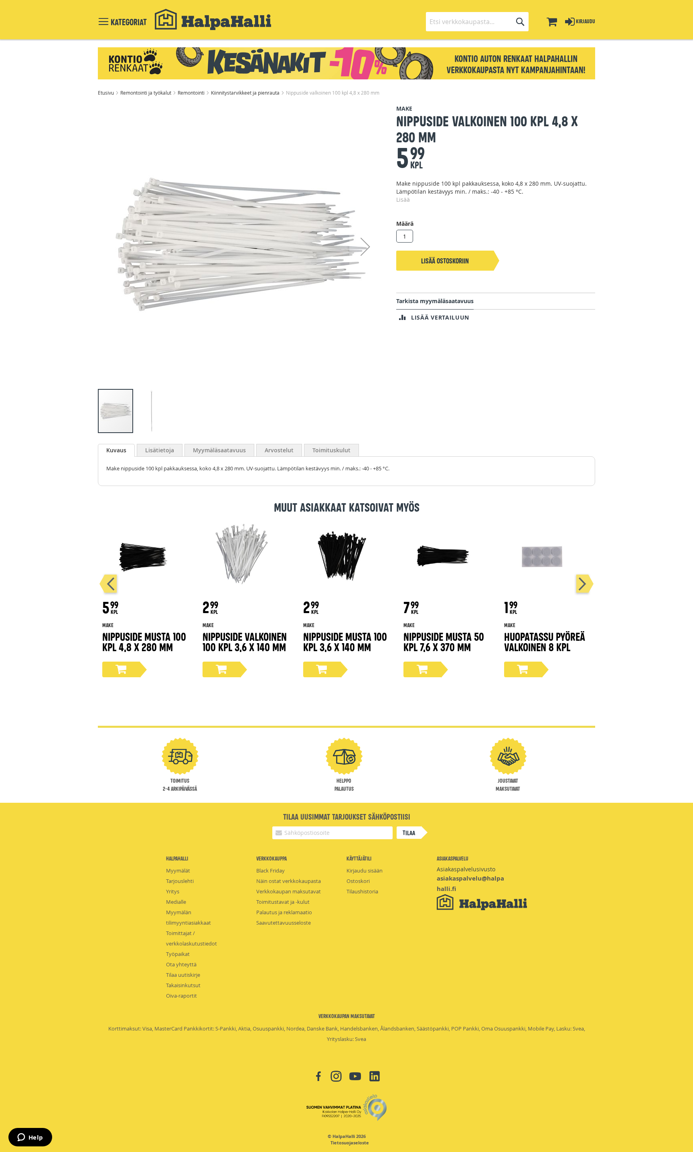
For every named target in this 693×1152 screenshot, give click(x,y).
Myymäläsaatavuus (219, 450)
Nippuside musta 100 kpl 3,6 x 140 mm (345, 641)
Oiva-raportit (181, 995)
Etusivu (106, 92)
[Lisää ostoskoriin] (121, 669)
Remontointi (192, 92)
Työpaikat (178, 954)
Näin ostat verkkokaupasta (288, 881)
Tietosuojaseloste (349, 1143)
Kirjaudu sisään (364, 870)
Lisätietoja (159, 450)
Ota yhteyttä (181, 964)
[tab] (116, 450)
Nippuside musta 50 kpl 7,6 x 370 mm (443, 641)
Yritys (172, 891)
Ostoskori (358, 881)
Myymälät (178, 870)
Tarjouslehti (180, 881)
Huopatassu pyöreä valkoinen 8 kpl (544, 641)
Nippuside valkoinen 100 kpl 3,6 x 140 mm (245, 641)
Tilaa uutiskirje (183, 974)
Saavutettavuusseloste (283, 922)
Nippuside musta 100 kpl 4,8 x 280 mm (144, 641)
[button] (365, 246)
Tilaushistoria (362, 891)
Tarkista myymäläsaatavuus (435, 301)
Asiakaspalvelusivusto (466, 869)
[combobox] (477, 21)
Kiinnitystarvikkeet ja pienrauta (246, 92)
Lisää (403, 199)
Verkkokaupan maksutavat (288, 891)
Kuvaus (116, 450)
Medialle (176, 901)
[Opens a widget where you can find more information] (30, 1138)
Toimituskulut (331, 450)
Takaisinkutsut (183, 985)
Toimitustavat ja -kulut (283, 901)
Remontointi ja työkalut (146, 92)
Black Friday (270, 870)
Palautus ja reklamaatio (284, 912)
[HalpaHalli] (213, 19)
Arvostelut (279, 450)
